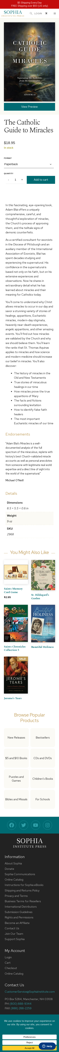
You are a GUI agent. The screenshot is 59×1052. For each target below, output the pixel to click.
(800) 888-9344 (20, 1003)
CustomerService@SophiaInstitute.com (30, 991)
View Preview (29, 106)
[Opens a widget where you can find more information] (47, 1046)
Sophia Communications (20, 874)
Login (8, 957)
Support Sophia (15, 939)
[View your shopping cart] (46, 13)
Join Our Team (14, 933)
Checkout (11, 968)
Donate (9, 869)
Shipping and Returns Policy (22, 890)
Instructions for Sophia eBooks (24, 885)
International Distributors (21, 906)
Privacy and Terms (16, 896)
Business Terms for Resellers (23, 901)
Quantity (8, 173)
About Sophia (13, 863)
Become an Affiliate (17, 923)
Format (8, 158)
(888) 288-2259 (21, 1008)
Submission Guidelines (18, 912)
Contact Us (12, 928)
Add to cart (41, 179)
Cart (8, 962)
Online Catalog (14, 879)
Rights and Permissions (19, 917)
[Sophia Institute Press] (13, 13)
